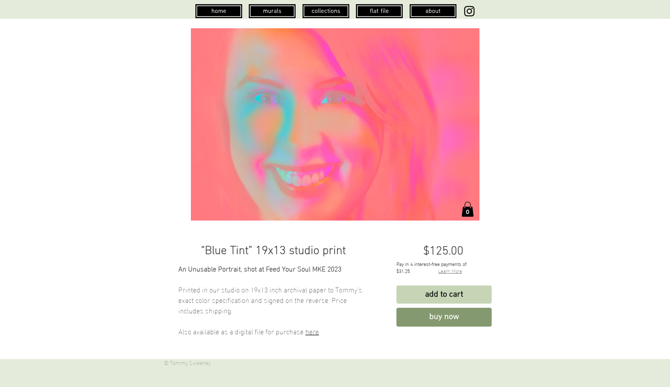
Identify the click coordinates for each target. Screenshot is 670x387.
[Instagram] (469, 11)
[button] (467, 209)
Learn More (450, 270)
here (312, 331)
